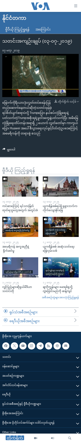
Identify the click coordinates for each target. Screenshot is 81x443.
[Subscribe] (65, 345)
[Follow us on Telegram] (40, 345)
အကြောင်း (42, 29)
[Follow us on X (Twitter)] (14, 345)
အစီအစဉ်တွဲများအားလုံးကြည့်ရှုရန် (60, 297)
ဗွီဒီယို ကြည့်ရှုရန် (17, 29)
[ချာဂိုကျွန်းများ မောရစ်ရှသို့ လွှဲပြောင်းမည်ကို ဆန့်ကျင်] (61, 267)
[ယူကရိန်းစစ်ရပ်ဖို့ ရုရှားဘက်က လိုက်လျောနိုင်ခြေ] (61, 186)
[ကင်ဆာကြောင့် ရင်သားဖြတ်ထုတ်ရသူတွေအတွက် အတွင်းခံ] (20, 186)
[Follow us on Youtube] (23, 345)
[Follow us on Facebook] (5, 345)
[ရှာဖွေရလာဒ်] (69, 438)
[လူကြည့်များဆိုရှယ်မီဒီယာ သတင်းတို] (20, 267)
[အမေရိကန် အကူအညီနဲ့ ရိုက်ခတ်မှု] (20, 227)
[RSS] (48, 345)
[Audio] (52, 438)
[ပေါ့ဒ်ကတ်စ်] (57, 345)
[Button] (8, 150)
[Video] (35, 438)
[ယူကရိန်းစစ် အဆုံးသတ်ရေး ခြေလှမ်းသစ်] (61, 227)
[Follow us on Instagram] (31, 345)
